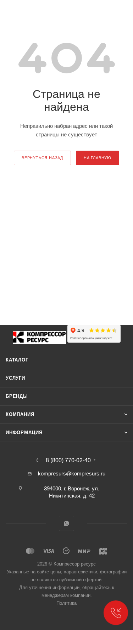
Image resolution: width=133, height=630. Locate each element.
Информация (24, 432)
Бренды (17, 396)
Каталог (17, 360)
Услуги (15, 378)
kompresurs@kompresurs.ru (71, 473)
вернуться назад (42, 158)
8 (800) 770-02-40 (68, 460)
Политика (66, 603)
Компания (20, 414)
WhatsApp (66, 523)
